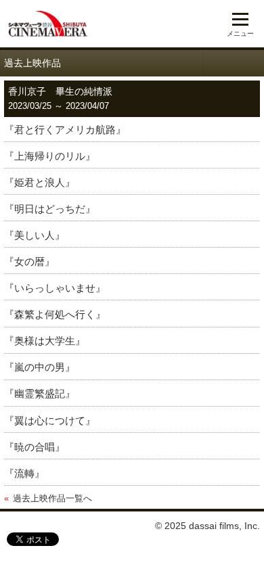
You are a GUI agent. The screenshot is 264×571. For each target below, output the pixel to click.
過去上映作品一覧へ (52, 498)
